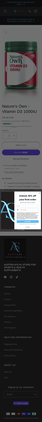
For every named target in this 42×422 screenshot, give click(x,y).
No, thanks (28, 227)
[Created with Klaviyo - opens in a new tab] (21, 230)
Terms (24, 219)
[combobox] (18, 209)
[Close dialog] (40, 193)
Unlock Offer (28, 221)
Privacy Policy (19, 219)
